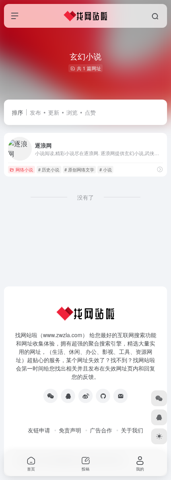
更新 (53, 112)
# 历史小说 (48, 169)
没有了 (85, 197)
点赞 (90, 112)
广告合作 (101, 430)
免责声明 (70, 430)
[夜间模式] (159, 436)
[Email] (120, 396)
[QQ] (68, 396)
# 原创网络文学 (79, 169)
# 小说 (105, 169)
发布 (35, 112)
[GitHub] (103, 396)
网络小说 (24, 169)
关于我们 (132, 430)
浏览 (72, 112)
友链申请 (39, 430)
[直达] (160, 169)
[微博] (85, 396)
